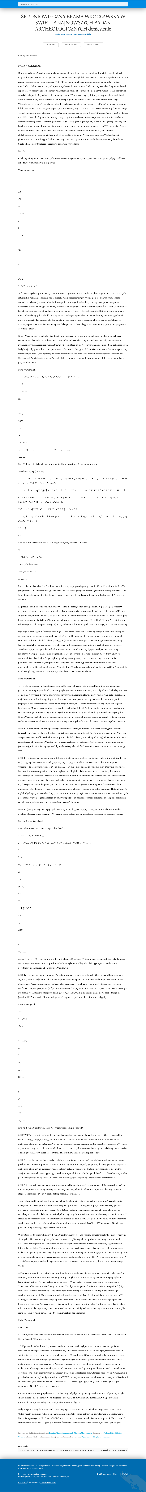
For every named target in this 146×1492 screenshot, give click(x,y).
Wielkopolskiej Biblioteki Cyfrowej (64, 1466)
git (100, 1474)
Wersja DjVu (51, 44)
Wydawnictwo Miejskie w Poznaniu (95, 1436)
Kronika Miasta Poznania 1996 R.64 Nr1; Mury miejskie (70, 1433)
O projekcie (22, 1482)
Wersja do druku (93, 44)
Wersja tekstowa (71, 44)
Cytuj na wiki (23, 1446)
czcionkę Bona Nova (48, 1482)
